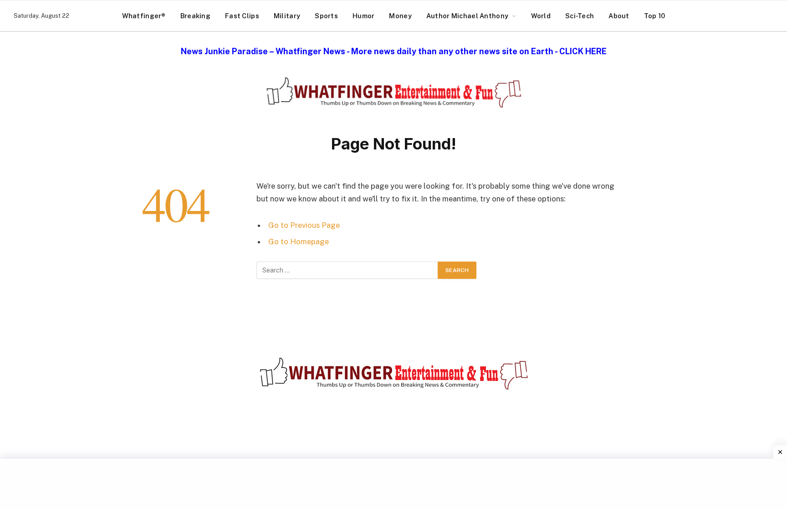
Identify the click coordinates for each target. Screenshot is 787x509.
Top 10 (654, 16)
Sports (326, 16)
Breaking (195, 16)
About (618, 16)
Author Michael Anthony (467, 16)
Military (287, 16)
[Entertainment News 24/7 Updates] (393, 92)
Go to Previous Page (304, 225)
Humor (363, 16)
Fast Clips (242, 16)
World (541, 16)
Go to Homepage (298, 241)
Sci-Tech (579, 16)
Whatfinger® (144, 16)
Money (400, 16)
